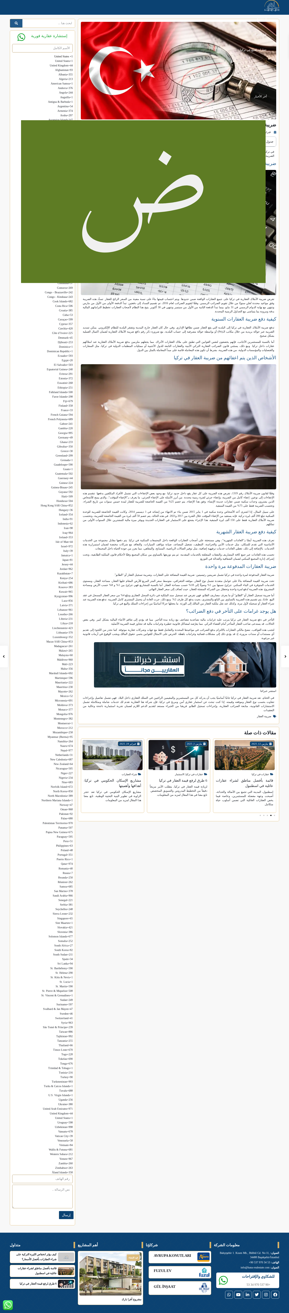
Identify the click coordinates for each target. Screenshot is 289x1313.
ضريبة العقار (264, 716)
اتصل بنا (262, 112)
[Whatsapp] (229, 1295)
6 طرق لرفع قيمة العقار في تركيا (183, 780)
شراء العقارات (129, 774)
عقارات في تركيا (260, 774)
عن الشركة (260, 34)
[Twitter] (257, 1295)
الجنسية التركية (257, 65)
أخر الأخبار (260, 96)
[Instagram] (266, 1295)
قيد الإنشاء (133, 1257)
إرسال (66, 1215)
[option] (42, 306)
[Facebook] (275, 1295)
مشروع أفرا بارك (132, 1299)
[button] (274, 815)
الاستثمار (179, 774)
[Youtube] (238, 1295)
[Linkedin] (247, 1295)
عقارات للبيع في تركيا (253, 49)
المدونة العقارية (257, 81)
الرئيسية (262, 18)
